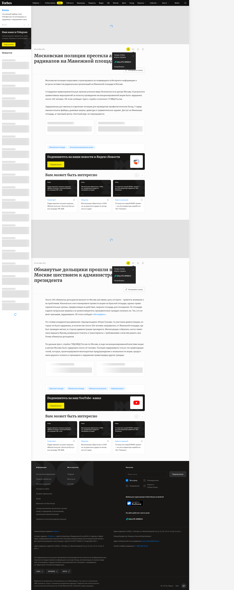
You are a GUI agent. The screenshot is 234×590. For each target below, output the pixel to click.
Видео (101, 3)
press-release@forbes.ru (150, 541)
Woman (116, 3)
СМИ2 (38, 571)
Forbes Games (53, 3)
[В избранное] (78, 123)
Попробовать (119, 67)
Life (108, 3)
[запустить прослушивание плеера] (133, 49)
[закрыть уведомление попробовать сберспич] (133, 56)
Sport (124, 3)
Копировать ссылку (135, 70)
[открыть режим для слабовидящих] (128, 49)
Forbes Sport (51, 200)
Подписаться (55, 164)
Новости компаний (121, 200)
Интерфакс (99, 314)
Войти (177, 3)
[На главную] (7, 3)
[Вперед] (149, 128)
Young (131, 3)
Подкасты (92, 3)
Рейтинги (69, 3)
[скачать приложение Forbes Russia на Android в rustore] (134, 503)
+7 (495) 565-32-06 (141, 546)
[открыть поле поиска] (185, 3)
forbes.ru (56, 531)
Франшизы (81, 3)
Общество (84, 200)
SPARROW (51, 571)
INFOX (65, 571)
